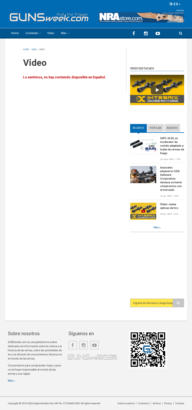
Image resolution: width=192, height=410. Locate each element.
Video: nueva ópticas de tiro (169, 206)
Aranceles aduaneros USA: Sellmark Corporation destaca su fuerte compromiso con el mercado (171, 178)
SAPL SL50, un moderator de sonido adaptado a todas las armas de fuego (172, 146)
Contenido (32, 33)
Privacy (168, 403)
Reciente (140, 127)
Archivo (172, 127)
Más (63, 33)
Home (15, 33)
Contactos (143, 403)
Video (50, 33)
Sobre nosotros (126, 403)
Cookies (179, 403)
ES (175, 4)
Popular (155, 127)
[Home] (49, 16)
